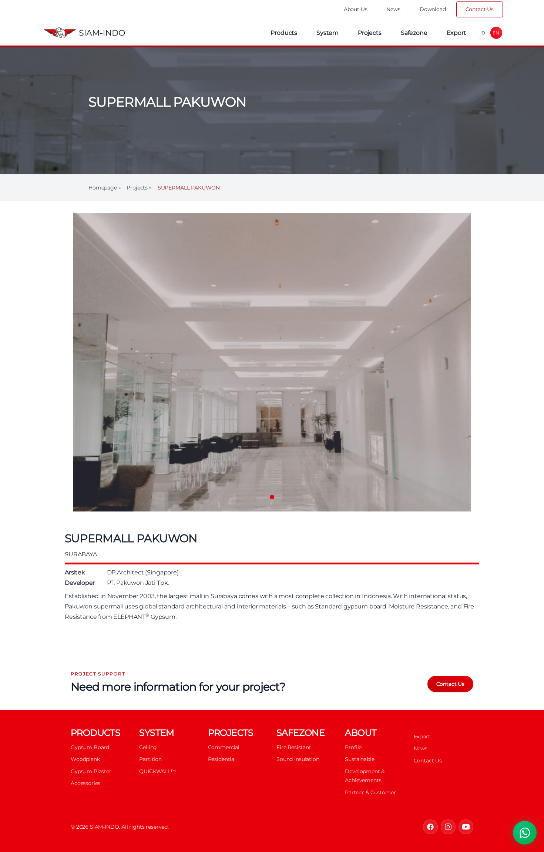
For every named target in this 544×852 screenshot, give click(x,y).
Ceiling (148, 747)
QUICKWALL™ (157, 771)
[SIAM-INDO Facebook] (430, 826)
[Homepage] (84, 32)
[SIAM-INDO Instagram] (448, 826)
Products (284, 32)
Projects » (139, 187)
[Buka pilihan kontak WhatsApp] (525, 833)
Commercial (223, 747)
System (327, 32)
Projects (370, 32)
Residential (222, 759)
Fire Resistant (293, 747)
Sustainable (359, 759)
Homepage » (104, 187)
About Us (355, 9)
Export (456, 32)
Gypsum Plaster (91, 771)
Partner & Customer (370, 792)
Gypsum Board (90, 747)
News (393, 9)
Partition (150, 759)
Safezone (414, 32)
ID (483, 33)
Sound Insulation (297, 759)
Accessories (85, 783)
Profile (353, 747)
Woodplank (85, 759)
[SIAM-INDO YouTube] (466, 826)
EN (496, 33)
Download (433, 9)
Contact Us (480, 9)
